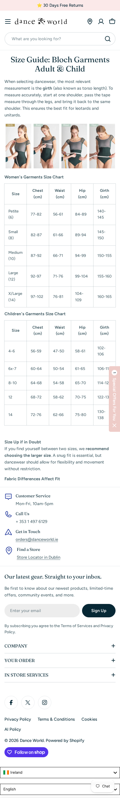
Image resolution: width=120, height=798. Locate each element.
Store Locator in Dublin (38, 557)
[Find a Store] (90, 21)
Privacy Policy (17, 719)
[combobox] (60, 39)
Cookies (89, 719)
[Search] (107, 38)
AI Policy (12, 729)
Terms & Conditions (56, 719)
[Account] (101, 21)
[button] (114, 399)
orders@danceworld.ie (37, 539)
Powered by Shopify (65, 740)
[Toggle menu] (7, 21)
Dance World (32, 740)
